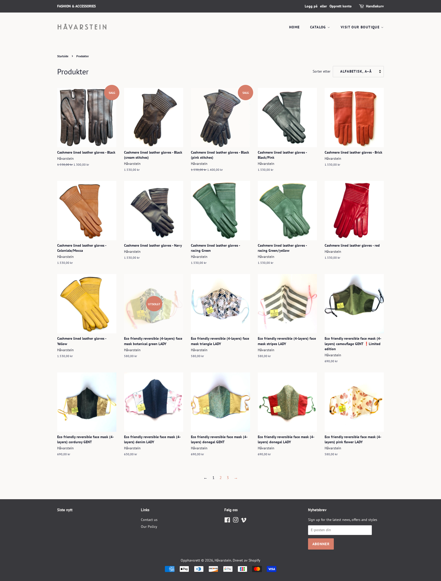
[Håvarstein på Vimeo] (244, 521)
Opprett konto (340, 6)
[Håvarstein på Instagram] (235, 521)
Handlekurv (375, 6)
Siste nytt (64, 509)
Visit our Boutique (361, 27)
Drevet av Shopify (246, 560)
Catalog (318, 27)
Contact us (149, 519)
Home (294, 27)
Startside (62, 56)
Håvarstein (223, 560)
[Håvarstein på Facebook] (227, 521)
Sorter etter (321, 71)
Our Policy (149, 526)
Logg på (311, 6)
